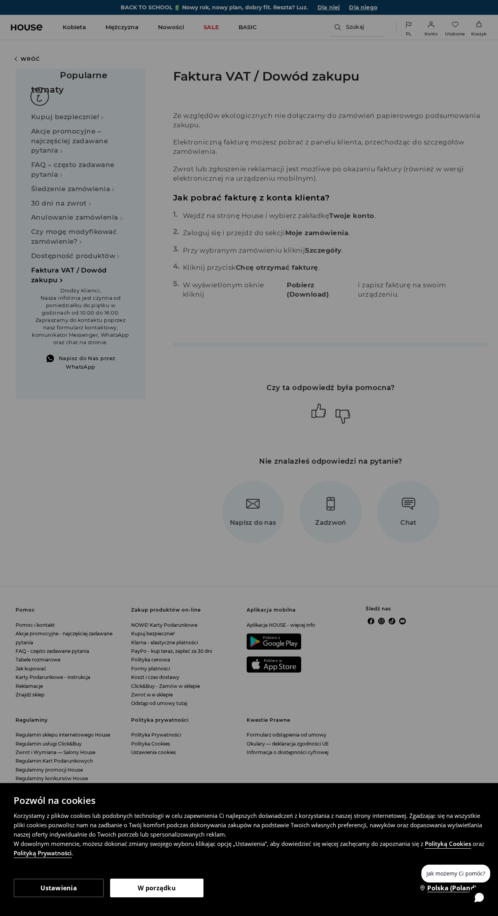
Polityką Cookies (448, 843)
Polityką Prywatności (43, 853)
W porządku (157, 888)
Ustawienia (58, 888)
